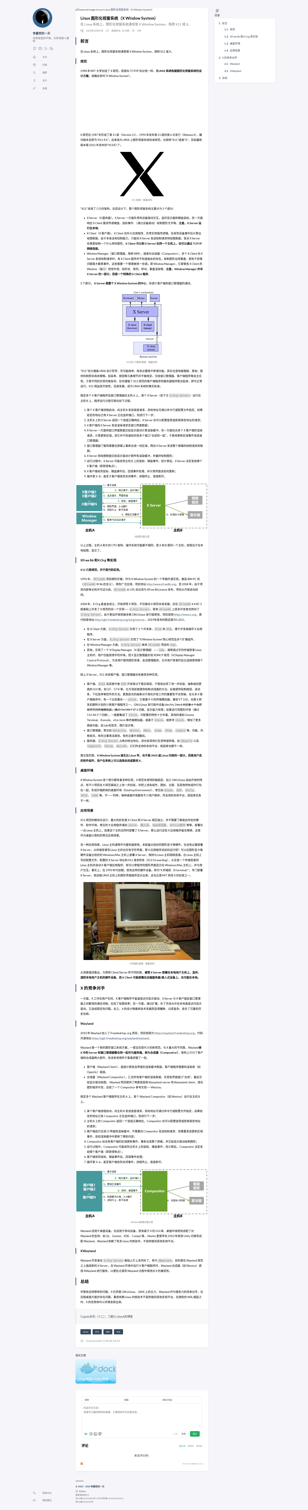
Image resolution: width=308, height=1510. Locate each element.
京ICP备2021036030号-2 (86, 1498)
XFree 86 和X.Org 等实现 (244, 36)
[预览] (100, 1434)
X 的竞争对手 (229, 57)
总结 (224, 77)
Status (82, 1491)
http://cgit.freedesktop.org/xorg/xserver (120, 619)
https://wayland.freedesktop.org (174, 1033)
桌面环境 (235, 43)
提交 (195, 1433)
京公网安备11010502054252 (110, 1498)
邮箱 (126, 1400)
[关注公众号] (51, 49)
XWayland (235, 70)
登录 (184, 1433)
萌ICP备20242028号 (84, 1502)
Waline (195, 1464)
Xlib (108, 1331)
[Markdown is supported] (86, 1434)
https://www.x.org (185, 614)
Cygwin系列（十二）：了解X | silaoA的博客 (106, 1316)
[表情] (91, 1434)
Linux (85, 1331)
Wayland (235, 63)
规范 (232, 29)
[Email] (40, 49)
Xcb (118, 1331)
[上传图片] (95, 1434)
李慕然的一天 (41, 33)
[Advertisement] (141, 105)
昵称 (87, 1400)
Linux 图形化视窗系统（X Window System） (119, 18)
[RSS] (46, 49)
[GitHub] (35, 49)
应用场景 (235, 50)
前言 (224, 23)
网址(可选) (167, 1400)
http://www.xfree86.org (161, 584)
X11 (97, 1331)
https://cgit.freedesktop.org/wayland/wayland (120, 1038)
